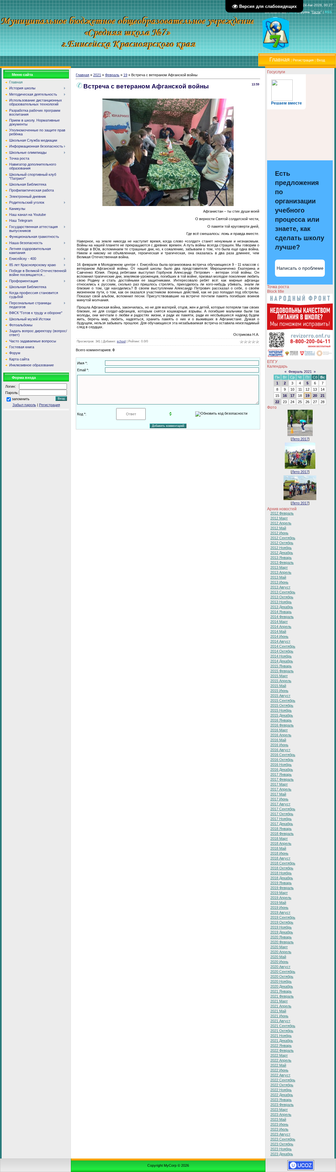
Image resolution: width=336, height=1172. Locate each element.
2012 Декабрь (281, 553)
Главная (82, 75)
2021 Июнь (279, 1016)
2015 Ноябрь (281, 710)
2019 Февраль (282, 888)
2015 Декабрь (281, 715)
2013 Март (279, 567)
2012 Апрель (280, 523)
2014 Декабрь (281, 661)
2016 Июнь (279, 745)
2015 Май (278, 686)
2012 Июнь (279, 533)
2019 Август (280, 912)
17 (292, 396)
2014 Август (280, 641)
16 (285, 396)
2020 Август (280, 967)
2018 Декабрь (281, 878)
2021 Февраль (282, 996)
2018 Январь (281, 829)
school (121, 341)
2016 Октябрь (281, 760)
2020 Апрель (280, 952)
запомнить (21, 399)
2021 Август (280, 1021)
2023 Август (280, 1134)
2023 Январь (281, 1100)
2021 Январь (281, 991)
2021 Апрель (280, 1006)
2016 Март (279, 730)
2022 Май (278, 1065)
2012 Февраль (282, 513)
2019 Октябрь (281, 922)
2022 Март (279, 1055)
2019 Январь (281, 883)
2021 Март (279, 1001)
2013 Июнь (279, 582)
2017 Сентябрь (282, 809)
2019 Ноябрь (281, 927)
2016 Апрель (280, 735)
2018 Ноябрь (281, 873)
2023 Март (279, 1110)
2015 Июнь (279, 691)
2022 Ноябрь (281, 1090)
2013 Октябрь (281, 597)
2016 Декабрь (281, 769)
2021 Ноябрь (281, 1036)
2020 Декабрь (281, 986)
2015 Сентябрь (282, 700)
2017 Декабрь (281, 824)
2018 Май (278, 848)
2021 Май (278, 1011)
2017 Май (278, 794)
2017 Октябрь (281, 814)
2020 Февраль (282, 942)
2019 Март (279, 893)
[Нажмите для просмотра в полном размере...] (168, 205)
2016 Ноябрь (281, 765)
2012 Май (278, 528)
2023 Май (278, 1119)
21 (323, 396)
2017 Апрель (280, 789)
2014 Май (278, 631)
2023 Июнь (279, 1124)
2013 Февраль (282, 562)
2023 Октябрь (281, 1144)
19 (125, 75)
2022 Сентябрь (282, 1080)
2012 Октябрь (281, 543)
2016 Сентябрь (282, 755)
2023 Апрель (280, 1114)
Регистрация (303, 60)
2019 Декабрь (281, 932)
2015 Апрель (280, 681)
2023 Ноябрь (281, 1149)
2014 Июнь (279, 636)
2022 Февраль (282, 1050)
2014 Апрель (280, 627)
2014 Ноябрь (281, 656)
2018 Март (279, 838)
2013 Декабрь (281, 607)
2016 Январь (281, 720)
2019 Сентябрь (282, 917)
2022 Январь (281, 1045)
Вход (321, 60)
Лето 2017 (300, 439)
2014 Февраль (282, 617)
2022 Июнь (279, 1070)
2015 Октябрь (281, 705)
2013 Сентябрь (282, 592)
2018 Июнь (279, 853)
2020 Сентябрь (282, 972)
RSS (328, 12)
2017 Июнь (279, 799)
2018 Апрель (280, 843)
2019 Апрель (280, 898)
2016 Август (280, 750)
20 (315, 396)
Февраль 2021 (300, 372)
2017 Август (280, 804)
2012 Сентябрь (282, 538)
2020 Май (278, 957)
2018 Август (280, 858)
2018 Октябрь (281, 868)
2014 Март (279, 622)
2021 (97, 75)
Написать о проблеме (300, 268)
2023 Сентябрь (282, 1139)
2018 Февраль (282, 834)
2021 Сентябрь (282, 1026)
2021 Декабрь (281, 1041)
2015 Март (279, 676)
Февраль (112, 75)
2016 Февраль (282, 725)
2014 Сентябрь (282, 646)
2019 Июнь (279, 907)
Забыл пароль (24, 405)
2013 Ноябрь (281, 602)
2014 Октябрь (281, 651)
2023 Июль (279, 1129)
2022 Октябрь (281, 1085)
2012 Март (279, 518)
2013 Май (278, 577)
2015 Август (280, 696)
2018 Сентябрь (282, 863)
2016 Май (278, 740)
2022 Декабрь (281, 1095)
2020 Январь (281, 937)
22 (277, 402)
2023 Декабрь (281, 1154)
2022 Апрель (280, 1060)
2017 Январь (281, 774)
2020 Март (279, 947)
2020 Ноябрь (281, 981)
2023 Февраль (282, 1105)
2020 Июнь (279, 962)
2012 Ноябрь (281, 548)
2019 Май (278, 903)
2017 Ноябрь (281, 819)
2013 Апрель (280, 572)
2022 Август (280, 1075)
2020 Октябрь (281, 976)
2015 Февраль (282, 671)
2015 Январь (281, 666)
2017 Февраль (282, 779)
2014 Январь (281, 612)
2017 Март (279, 784)
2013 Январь (281, 558)
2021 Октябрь (281, 1031)
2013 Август (280, 587)
